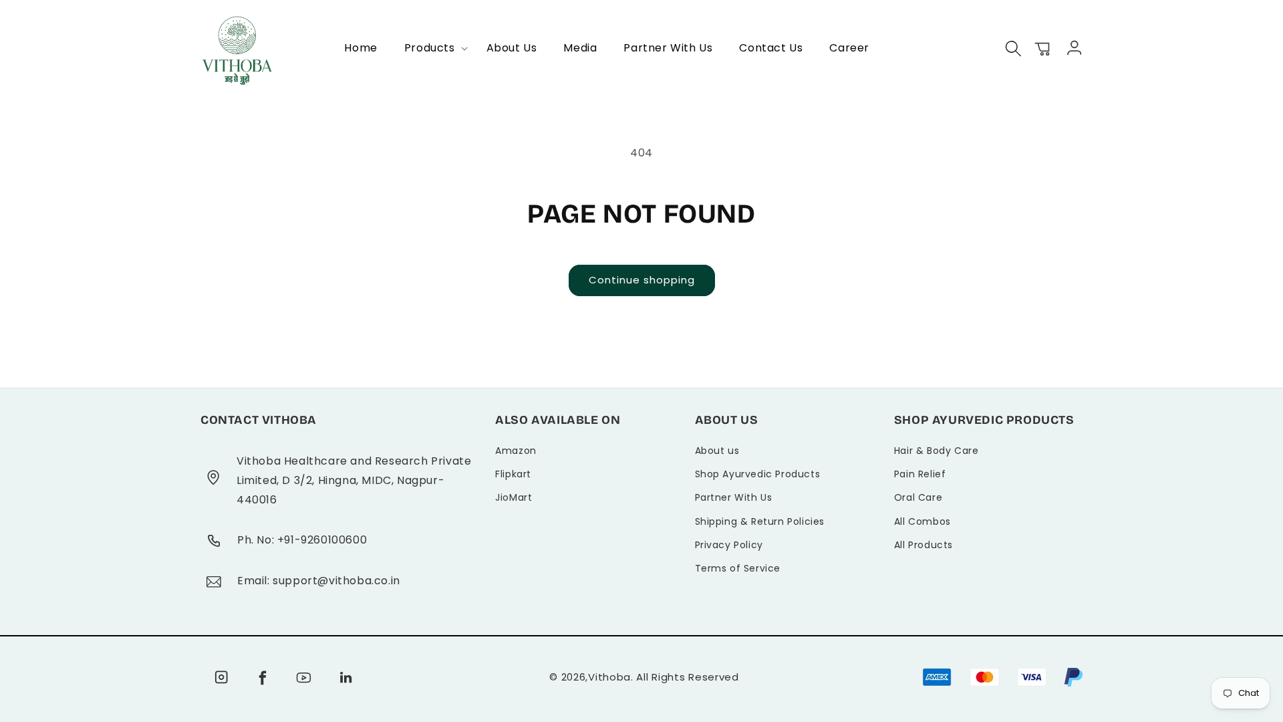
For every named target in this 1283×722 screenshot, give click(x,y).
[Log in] (1072, 47)
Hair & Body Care (936, 450)
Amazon (516, 450)
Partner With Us (733, 497)
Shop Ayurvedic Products (758, 474)
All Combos (922, 521)
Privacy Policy (729, 545)
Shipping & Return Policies (760, 521)
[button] (432, 48)
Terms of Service (738, 568)
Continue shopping (642, 280)
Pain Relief (920, 474)
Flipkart (513, 474)
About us (717, 450)
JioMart (513, 497)
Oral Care (918, 497)
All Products (923, 545)
